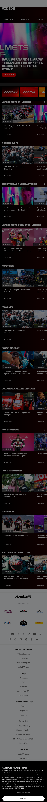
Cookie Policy (19, 788)
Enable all (23, 798)
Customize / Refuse (23, 793)
